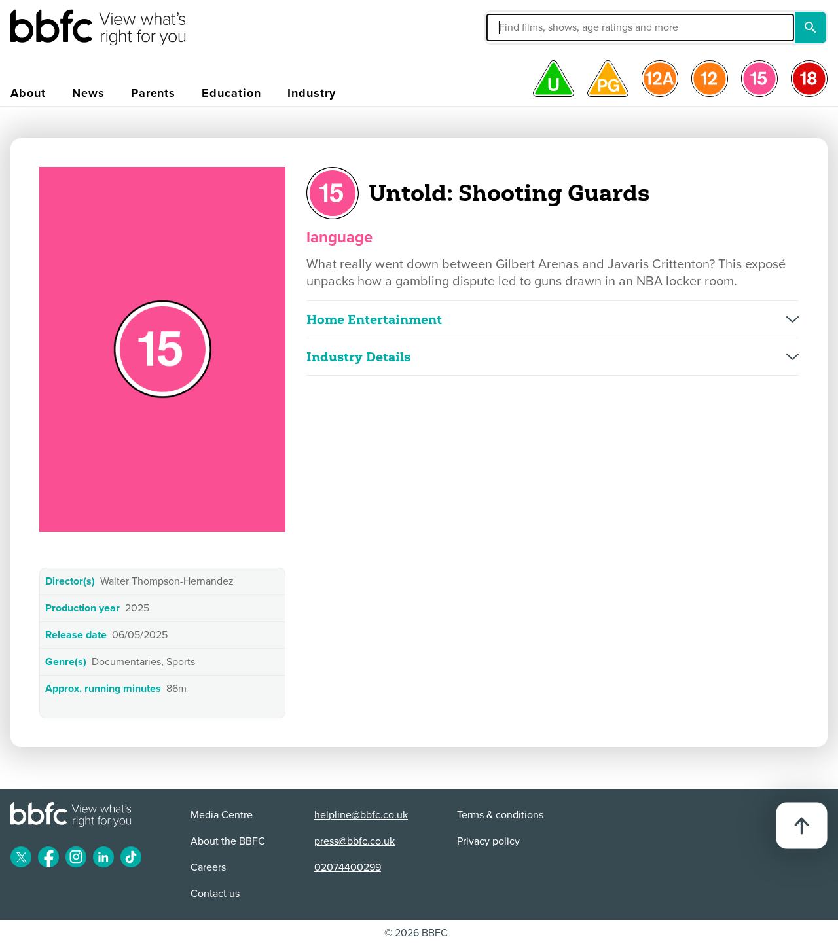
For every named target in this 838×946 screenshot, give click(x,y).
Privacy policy (488, 841)
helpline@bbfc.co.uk (361, 815)
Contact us (215, 893)
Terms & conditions (500, 815)
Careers (208, 867)
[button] (541, 27)
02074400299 (347, 867)
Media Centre (222, 815)
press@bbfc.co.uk (354, 841)
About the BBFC (228, 841)
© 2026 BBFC (416, 933)
